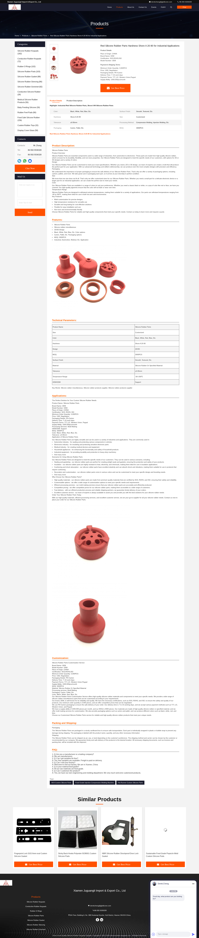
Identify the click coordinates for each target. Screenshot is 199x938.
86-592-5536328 (185, 2)
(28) (29, 93)
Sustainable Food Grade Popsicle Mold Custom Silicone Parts (118, 854)
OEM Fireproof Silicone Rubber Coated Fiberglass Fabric (162, 854)
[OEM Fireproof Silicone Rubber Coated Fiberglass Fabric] (165, 829)
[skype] (19, 161)
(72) (29, 60)
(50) (28, 101)
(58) (28, 130)
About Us (130, 7)
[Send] (193, 934)
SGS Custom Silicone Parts (61, 783)
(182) (28, 52)
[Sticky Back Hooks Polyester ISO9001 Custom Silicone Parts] (33, 829)
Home (109, 7)
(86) (30, 82)
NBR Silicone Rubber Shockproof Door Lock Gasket (76, 854)
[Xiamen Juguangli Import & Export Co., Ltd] (14, 7)
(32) (28, 125)
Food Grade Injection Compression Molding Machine (94, 783)
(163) (29, 72)
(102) (26, 66)
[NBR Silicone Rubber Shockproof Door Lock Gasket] (77, 829)
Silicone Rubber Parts (39, 36)
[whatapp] (24, 160)
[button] (17, 835)
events (153, 7)
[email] (29, 161)
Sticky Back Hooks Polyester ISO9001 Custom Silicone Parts (33, 854)
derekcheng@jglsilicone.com (162, 2)
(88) (29, 77)
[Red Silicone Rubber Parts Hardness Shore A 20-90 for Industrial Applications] (78, 63)
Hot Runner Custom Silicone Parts (130, 783)
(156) (29, 119)
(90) (27, 112)
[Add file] (153, 934)
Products (119, 7)
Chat (184, 7)
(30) (29, 107)
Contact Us (143, 7)
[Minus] (193, 883)
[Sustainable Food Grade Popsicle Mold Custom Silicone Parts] (121, 829)
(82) (30, 87)
